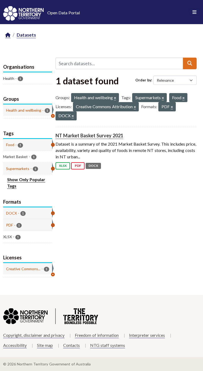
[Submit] (190, 63)
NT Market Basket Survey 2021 (89, 135)
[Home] (8, 35)
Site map (45, 345)
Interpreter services (147, 335)
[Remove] (115, 98)
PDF (78, 166)
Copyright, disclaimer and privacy (33, 335)
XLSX (63, 166)
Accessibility (15, 345)
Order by (143, 80)
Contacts (71, 345)
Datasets (26, 35)
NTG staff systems (107, 345)
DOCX (93, 166)
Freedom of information (97, 335)
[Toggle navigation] (194, 12)
